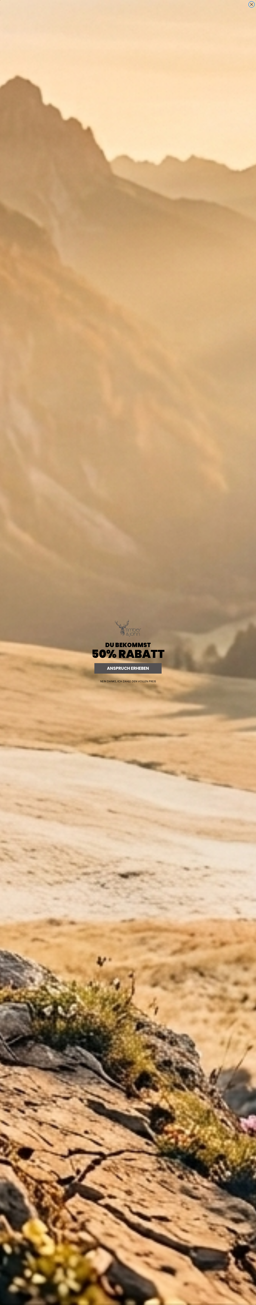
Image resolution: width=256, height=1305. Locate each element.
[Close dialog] (252, 4)
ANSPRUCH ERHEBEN (128, 668)
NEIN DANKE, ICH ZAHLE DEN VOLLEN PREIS (128, 681)
